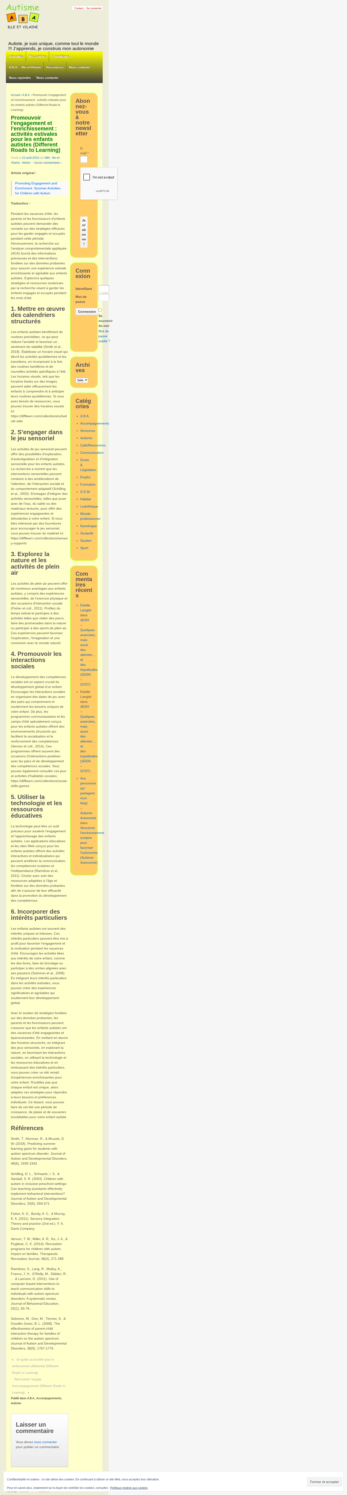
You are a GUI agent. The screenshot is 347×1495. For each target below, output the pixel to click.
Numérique (88, 526)
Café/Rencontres (93, 445)
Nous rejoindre (20, 77)
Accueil (15, 95)
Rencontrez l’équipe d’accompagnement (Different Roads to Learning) (38, 1386)
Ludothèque (60, 56)
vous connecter (45, 1442)
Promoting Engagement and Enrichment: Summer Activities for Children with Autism (37, 188)
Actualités (16, 56)
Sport (84, 548)
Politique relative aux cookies (129, 1488)
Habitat (85, 499)
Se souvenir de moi (105, 321)
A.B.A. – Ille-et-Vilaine (25, 67)
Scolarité (86, 533)
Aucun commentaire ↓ (48, 162)
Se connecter (94, 8)
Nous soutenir (79, 67)
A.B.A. (26, 95)
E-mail (84, 150)
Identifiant (84, 289)
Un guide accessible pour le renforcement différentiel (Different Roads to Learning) (35, 1366)
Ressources (55, 67)
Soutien (86, 540)
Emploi (85, 477)
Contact (78, 8)
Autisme (16, 1403)
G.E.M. (85, 492)
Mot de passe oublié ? (104, 336)
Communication (92, 452)
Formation (88, 484)
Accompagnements (48, 1398)
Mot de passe (81, 299)
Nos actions (37, 56)
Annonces (87, 431)
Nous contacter (47, 77)
